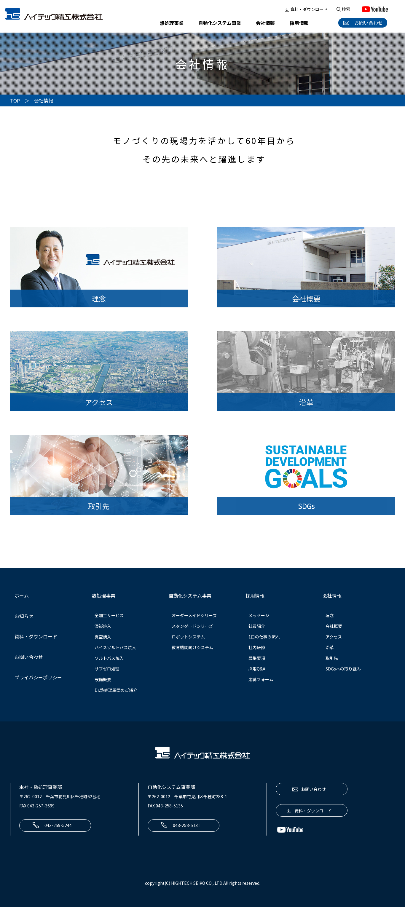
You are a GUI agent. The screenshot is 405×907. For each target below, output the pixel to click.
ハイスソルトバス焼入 (115, 647)
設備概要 (103, 679)
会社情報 (265, 22)
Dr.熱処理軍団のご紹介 (116, 690)
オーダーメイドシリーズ (194, 615)
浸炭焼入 (103, 626)
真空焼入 (103, 637)
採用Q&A (256, 669)
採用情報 (299, 22)
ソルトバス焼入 (109, 658)
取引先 (332, 658)
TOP (15, 100)
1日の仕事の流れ (264, 637)
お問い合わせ (366, 22)
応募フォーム (260, 679)
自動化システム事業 (219, 22)
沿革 (330, 647)
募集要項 (256, 658)
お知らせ (24, 615)
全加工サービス (109, 615)
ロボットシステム (188, 637)
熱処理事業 (172, 22)
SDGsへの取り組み (343, 669)
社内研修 (256, 647)
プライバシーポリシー (38, 677)
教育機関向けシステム (192, 647)
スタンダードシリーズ (192, 626)
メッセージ (258, 615)
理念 (330, 615)
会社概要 (334, 626)
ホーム (22, 595)
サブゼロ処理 (107, 669)
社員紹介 (256, 626)
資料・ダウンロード (309, 9)
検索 (346, 9)
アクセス (334, 637)
